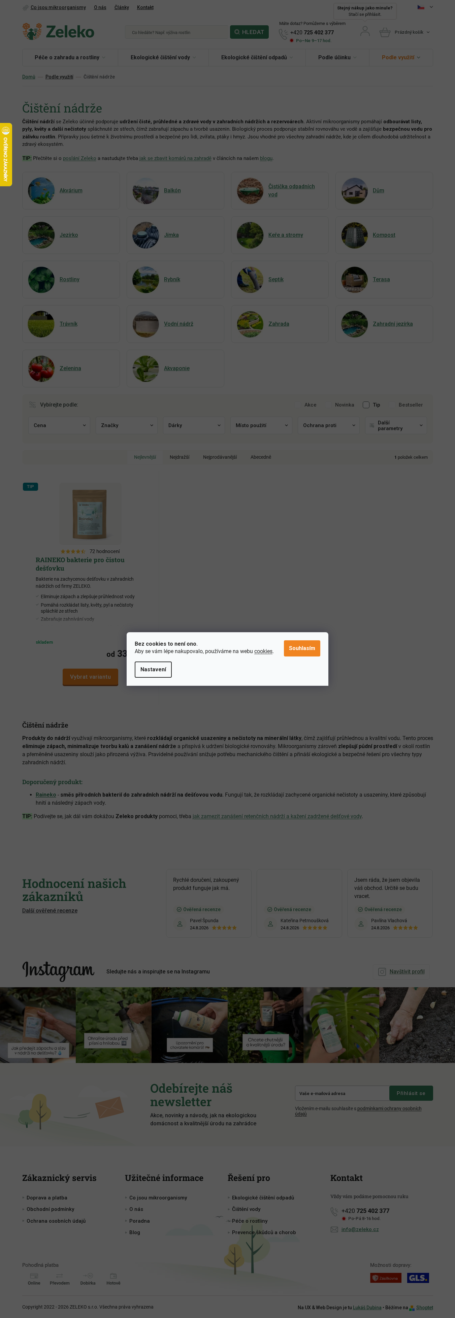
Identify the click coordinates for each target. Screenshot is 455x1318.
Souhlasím (302, 648)
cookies (263, 651)
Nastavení (153, 669)
